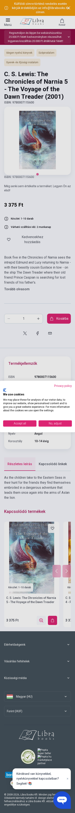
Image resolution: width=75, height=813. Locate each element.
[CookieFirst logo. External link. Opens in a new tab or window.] (4, 390)
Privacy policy (63, 386)
